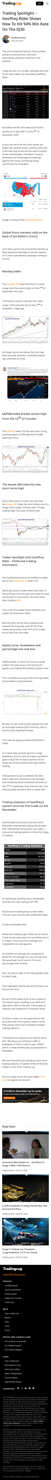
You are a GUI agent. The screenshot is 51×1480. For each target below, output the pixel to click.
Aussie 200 (11, 504)
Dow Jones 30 (20, 580)
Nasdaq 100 (13, 284)
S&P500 (11, 431)
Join (39, 3)
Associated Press (33, 219)
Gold (18, 600)
